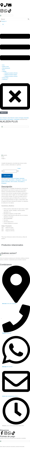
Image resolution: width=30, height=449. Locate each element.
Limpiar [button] (19, 168)
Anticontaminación (6, 68)
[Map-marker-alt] (2, 5)
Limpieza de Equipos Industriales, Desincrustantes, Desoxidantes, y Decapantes (14, 181)
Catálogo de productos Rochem (11, 73)
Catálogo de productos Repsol (10, 74)
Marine (3, 69)
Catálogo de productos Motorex (10, 76)
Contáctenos (4, 79)
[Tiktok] (10, 11)
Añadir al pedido (7, 175)
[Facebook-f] (2, 433)
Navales (12, 117)
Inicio (3, 65)
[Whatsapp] (6, 11)
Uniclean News (5, 77)
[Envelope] (10, 5)
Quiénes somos (5, 66)
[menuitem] (3, 21)
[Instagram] (2, 11)
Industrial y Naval (6, 117)
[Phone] (6, 5)
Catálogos (4, 71)
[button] (15, 47)
